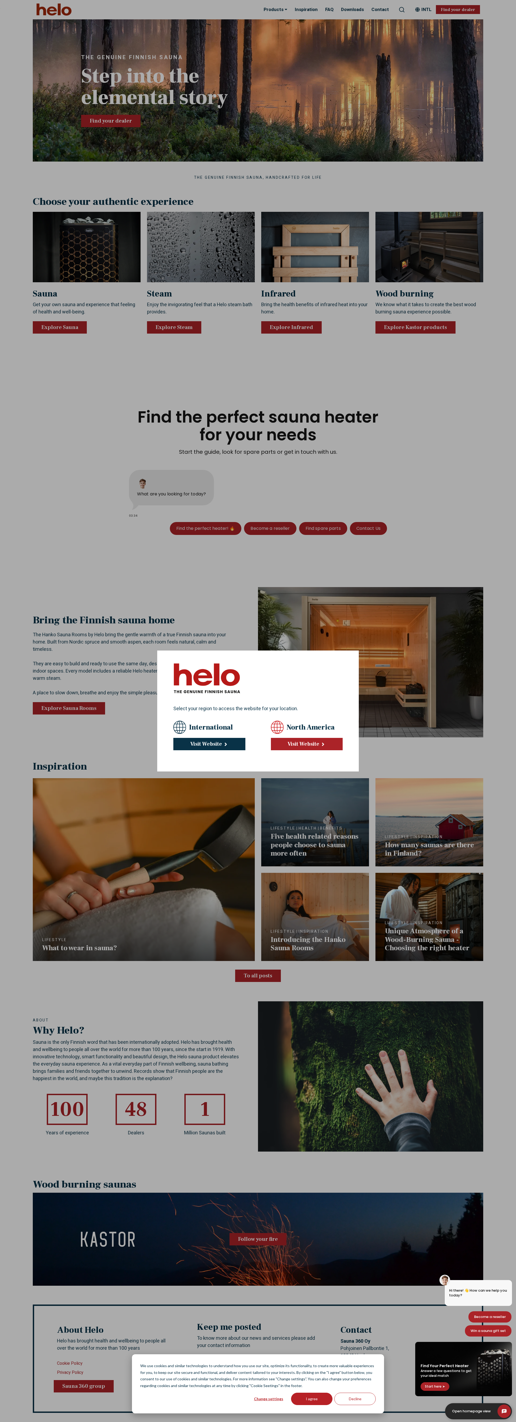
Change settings (268, 1398)
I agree (312, 1398)
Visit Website (206, 744)
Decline (355, 1398)
